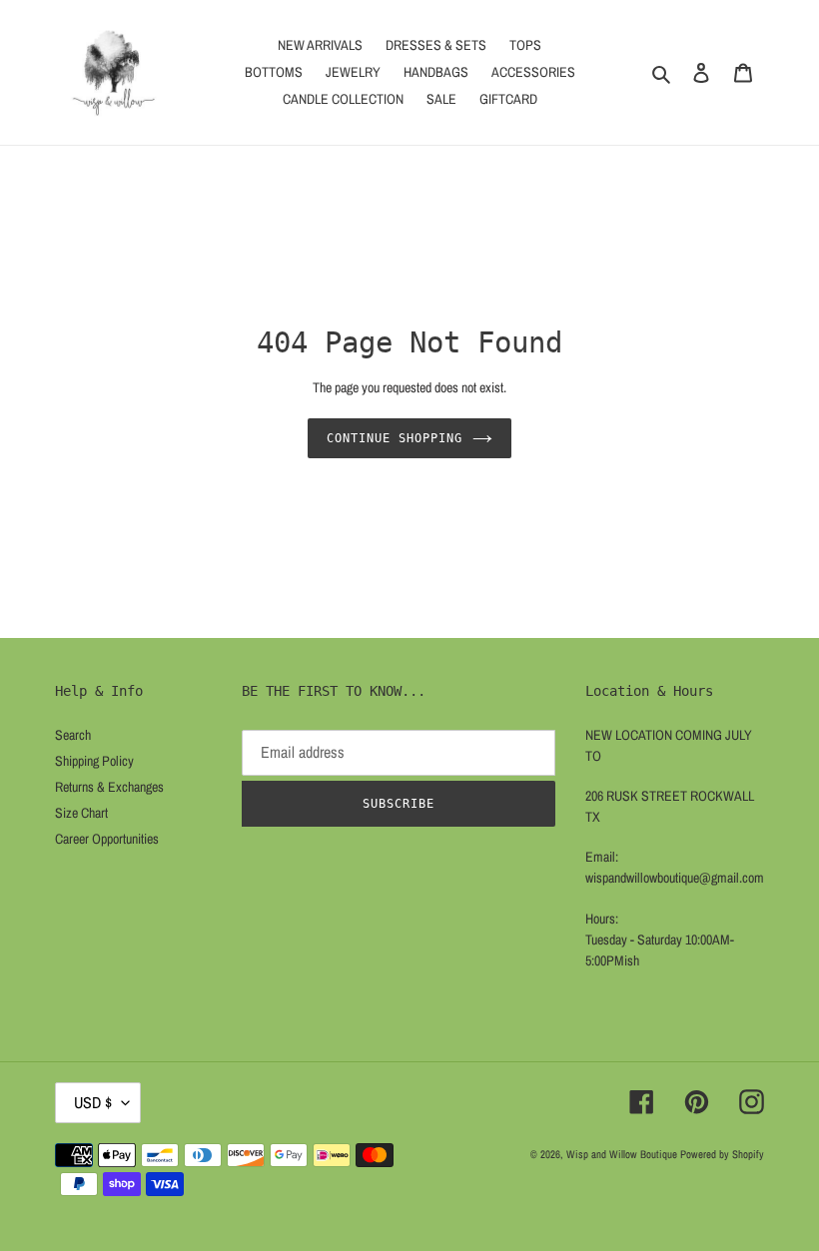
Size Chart (81, 813)
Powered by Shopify (722, 1154)
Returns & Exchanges (109, 787)
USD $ (93, 1102)
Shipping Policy (94, 761)
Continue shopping (394, 438)
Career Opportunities (107, 839)
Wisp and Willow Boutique (621, 1154)
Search (73, 735)
